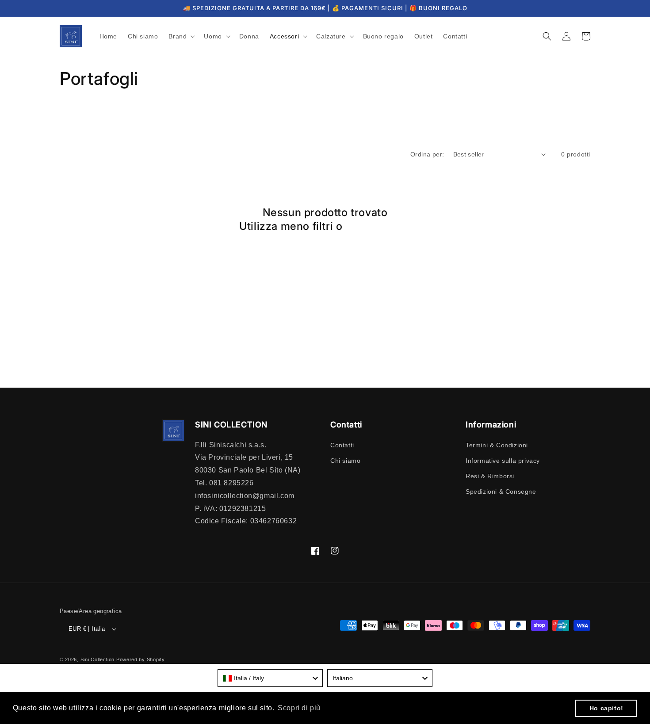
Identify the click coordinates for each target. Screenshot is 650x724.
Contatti (342, 445)
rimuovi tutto (378, 226)
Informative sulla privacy (503, 460)
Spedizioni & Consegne (501, 491)
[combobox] (270, 678)
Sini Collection (97, 659)
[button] (181, 36)
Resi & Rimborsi (490, 476)
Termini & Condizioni (497, 445)
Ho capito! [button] (606, 708)
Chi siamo (345, 460)
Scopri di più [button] (299, 708)
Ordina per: (427, 154)
